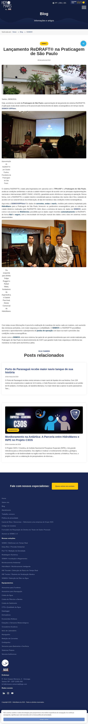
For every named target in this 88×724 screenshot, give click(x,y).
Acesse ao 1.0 (10, 534)
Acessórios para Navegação (12, 591)
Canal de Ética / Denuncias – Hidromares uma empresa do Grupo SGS (27, 522)
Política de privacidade (10, 518)
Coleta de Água (7, 595)
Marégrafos (6, 634)
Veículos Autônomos (9, 654)
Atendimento (6, 510)
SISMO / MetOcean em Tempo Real (15, 543)
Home (14, 32)
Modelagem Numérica (10, 555)
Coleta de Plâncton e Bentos (12, 599)
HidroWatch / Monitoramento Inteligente (16, 566)
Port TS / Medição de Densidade (13, 551)
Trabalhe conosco (8, 514)
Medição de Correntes (10, 638)
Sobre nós (5, 502)
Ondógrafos (6, 642)
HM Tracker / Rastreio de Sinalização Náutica (18, 574)
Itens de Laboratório (9, 631)
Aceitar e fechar (44, 719)
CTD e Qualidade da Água (11, 607)
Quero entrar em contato (64, 486)
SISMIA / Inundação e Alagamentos (14, 558)
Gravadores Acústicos (10, 627)
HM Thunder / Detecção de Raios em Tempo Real (20, 570)
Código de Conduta (9, 526)
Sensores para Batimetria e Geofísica (15, 646)
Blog (21, 32)
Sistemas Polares (8, 650)
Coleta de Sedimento (9, 603)
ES (65, 3)
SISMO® (29, 32)
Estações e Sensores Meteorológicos (15, 623)
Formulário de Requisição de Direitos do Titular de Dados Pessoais (26, 530)
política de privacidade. (44, 715)
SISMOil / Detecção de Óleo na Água (15, 578)
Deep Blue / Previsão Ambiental (13, 547)
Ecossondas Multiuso (9, 619)
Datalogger (6, 611)
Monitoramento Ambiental (11, 562)
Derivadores (6, 615)
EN (60, 3)
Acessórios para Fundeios (11, 587)
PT (56, 3)
